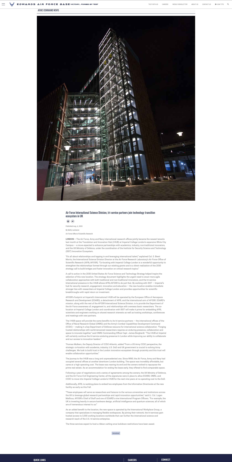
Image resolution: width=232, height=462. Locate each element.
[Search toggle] (228, 4)
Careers (132, 460)
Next (187, 108)
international (115, 433)
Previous (45, 108)
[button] (3, 4)
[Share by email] (72, 221)
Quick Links (40, 460)
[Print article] (68, 221)
